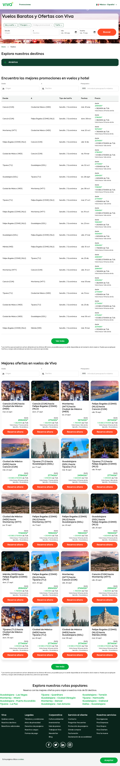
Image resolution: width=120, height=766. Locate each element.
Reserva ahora (15, 432)
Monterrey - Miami (10, 698)
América (13, 62)
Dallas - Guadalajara (93, 704)
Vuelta (82, 31)
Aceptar (108, 760)
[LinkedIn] (63, 745)
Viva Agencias (102, 719)
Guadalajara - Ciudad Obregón (58, 698)
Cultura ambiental (56, 719)
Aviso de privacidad (32, 723)
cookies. (20, 759)
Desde (7, 31)
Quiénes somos (7, 719)
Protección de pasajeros (78, 726)
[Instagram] (70, 745)
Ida (62, 31)
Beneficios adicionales (10, 726)
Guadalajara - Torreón (94, 695)
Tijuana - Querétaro (52, 695)
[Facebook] (49, 745)
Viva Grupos (101, 726)
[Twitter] (56, 745)
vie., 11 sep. (84, 33)
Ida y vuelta (9, 25)
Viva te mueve (102, 733)
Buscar (107, 32)
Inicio (3, 47)
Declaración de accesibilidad (80, 737)
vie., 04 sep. (65, 33)
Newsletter (53, 733)
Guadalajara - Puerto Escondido (18, 701)
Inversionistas (54, 723)
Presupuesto (85, 83)
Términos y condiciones (34, 719)
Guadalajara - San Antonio (55, 704)
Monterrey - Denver (52, 701)
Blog (50, 737)
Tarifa (57, 25)
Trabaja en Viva (55, 730)
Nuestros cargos (31, 730)
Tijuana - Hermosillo (93, 698)
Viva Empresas (102, 723)
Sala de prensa (54, 726)
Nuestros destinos (8, 723)
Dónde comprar (74, 730)
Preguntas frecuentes (77, 723)
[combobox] (17, 33)
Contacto (72, 719)
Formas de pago (31, 733)
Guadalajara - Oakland (95, 701)
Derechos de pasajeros (34, 726)
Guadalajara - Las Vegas (13, 695)
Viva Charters (101, 730)
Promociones (25, 5)
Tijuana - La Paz (9, 704)
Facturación (73, 733)
